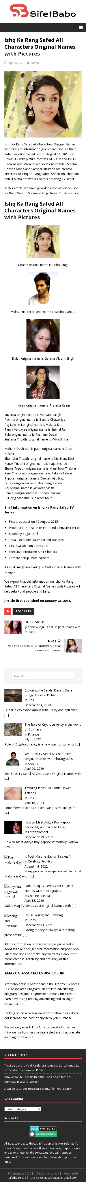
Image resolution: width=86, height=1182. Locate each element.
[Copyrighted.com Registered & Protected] (43, 1134)
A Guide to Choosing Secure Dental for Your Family (38, 1089)
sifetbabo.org (17, 1178)
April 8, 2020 (16, 63)
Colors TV (23, 611)
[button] (80, 27)
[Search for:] (43, 676)
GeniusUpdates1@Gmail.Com (58, 1178)
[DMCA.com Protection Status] (43, 1129)
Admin (34, 63)
